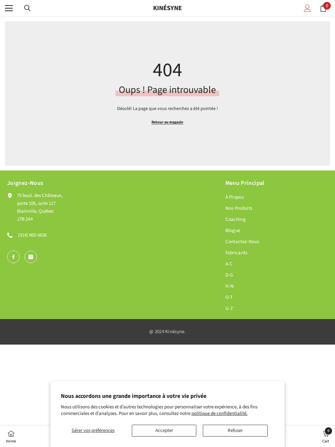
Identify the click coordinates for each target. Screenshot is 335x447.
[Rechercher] (27, 8)
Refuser (235, 430)
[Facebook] (13, 257)
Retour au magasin (167, 122)
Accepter (164, 430)
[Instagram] (31, 257)
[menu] (9, 8)
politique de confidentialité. (219, 413)
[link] (326, 436)
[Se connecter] (307, 8)
